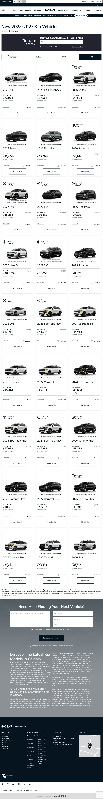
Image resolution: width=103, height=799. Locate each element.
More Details (17, 113)
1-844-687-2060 (67, 15)
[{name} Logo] (7, 726)
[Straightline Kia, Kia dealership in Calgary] (50, 10)
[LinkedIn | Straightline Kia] (30, 784)
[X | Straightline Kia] (8, 784)
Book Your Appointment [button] (51, 638)
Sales (29, 736)
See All (90, 57)
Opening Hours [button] (80, 15)
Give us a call (73, 705)
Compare (28, 107)
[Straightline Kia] (89, 746)
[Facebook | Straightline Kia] (3, 784)
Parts (44, 736)
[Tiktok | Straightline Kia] (24, 784)
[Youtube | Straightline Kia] (13, 784)
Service (36, 736)
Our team (66, 701)
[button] (6, 1)
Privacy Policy (69, 645)
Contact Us (88, 5)
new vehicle (37, 662)
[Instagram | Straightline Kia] (19, 784)
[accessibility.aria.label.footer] (60, 796)
